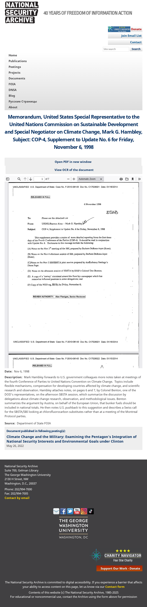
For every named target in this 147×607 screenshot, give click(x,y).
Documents (17, 78)
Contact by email (17, 498)
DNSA (12, 90)
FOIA (12, 84)
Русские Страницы (23, 101)
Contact (136, 42)
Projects (14, 72)
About (13, 107)
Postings (15, 67)
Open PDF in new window (73, 162)
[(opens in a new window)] (56, 513)
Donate (136, 29)
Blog (12, 95)
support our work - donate (120, 568)
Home (13, 55)
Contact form (115, 587)
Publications (18, 61)
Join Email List (131, 35)
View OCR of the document (74, 170)
